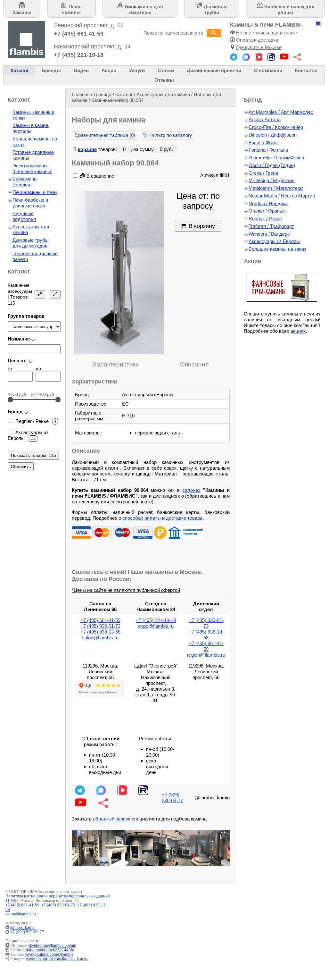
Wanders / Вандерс (269, 234)
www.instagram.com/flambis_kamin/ (57, 959)
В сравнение (99, 176)
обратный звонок (111, 818)
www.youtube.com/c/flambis (49, 954)
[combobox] (173, 33)
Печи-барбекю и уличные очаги (30, 202)
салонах (191, 490)
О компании (268, 70)
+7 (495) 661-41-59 (78, 33)
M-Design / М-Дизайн (271, 180)
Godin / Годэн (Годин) (272, 165)
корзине (87, 149)
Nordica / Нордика (268, 203)
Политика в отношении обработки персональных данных (57, 896)
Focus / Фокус (264, 142)
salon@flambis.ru (100, 637)
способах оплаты (141, 518)
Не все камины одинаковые (266, 32)
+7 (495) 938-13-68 (100, 632)
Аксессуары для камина (163, 94)
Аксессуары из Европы (274, 241)
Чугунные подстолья (24, 216)
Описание (194, 364)
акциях (298, 331)
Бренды (51, 70)
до (38, 368)
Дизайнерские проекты (214, 70)
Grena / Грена (263, 173)
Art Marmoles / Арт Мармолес (281, 112)
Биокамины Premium (24, 181)
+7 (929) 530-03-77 (172, 797)
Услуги (137, 70)
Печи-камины (72, 9)
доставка (268, 40)
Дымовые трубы (214, 9)
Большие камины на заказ (277, 249)
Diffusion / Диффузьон (273, 135)
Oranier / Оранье (267, 211)
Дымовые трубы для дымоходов (30, 242)
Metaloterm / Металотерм (276, 188)
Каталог (20, 70)
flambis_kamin (23, 927)
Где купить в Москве (259, 47)
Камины (21, 12)
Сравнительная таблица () (105, 135)
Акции (109, 70)
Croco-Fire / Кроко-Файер (276, 127)
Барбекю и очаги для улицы (289, 9)
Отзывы (164, 80)
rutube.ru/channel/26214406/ (48, 950)
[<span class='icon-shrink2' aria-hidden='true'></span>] (40, 294)
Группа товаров (26, 316)
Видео (81, 70)
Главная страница (91, 94)
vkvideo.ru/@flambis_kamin (52, 945)
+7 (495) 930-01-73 (100, 626)
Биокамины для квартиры (143, 9)
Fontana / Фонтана (268, 150)
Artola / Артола (265, 119)
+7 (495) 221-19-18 (78, 54)
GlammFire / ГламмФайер (276, 157)
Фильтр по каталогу (170, 135)
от (10, 368)
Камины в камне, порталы (30, 128)
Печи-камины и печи (34, 192)
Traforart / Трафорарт (271, 226)
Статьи (166, 70)
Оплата (244, 40)
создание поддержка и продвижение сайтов (312, 930)
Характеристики (116, 364)
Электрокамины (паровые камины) (32, 168)
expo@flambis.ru (156, 626)
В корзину (202, 226)
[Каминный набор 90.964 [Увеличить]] (119, 273)
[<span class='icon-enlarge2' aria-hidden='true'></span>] (55, 294)
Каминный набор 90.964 (117, 100)
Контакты (306, 70)
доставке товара (184, 518)
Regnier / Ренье (265, 218)
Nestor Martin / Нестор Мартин (282, 195)
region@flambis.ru (206, 655)
